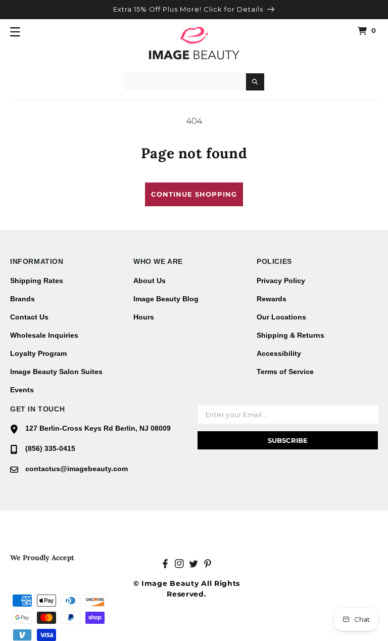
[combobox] (185, 81)
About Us (149, 281)
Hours (143, 317)
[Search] (255, 81)
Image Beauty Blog (166, 299)
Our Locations (281, 317)
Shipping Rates (36, 281)
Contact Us (29, 317)
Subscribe (288, 440)
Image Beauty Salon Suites (56, 372)
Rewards (271, 299)
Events (22, 390)
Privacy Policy (281, 281)
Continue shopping (194, 194)
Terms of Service (285, 372)
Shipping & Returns (290, 335)
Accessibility (279, 353)
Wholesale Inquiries (44, 335)
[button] (15, 32)
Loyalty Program (38, 353)
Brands (22, 299)
